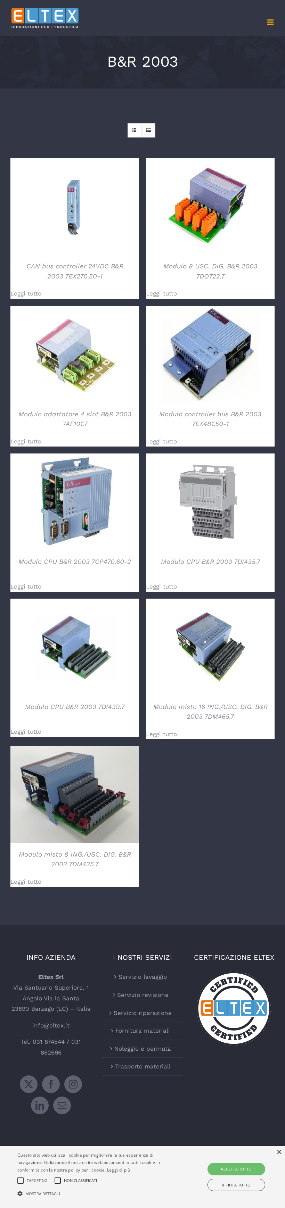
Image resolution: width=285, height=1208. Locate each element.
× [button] (279, 1152)
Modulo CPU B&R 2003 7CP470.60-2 (74, 562)
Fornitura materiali (142, 1030)
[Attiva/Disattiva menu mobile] (271, 22)
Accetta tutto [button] (236, 1169)
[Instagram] (73, 1084)
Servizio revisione (143, 994)
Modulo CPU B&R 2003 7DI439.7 (74, 707)
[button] (98, 1194)
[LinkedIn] (40, 1105)
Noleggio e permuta (142, 1048)
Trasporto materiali (143, 1066)
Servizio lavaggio (143, 976)
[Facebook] (51, 1084)
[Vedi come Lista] (148, 130)
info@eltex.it (51, 1025)
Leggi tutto (25, 293)
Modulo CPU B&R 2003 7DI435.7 (210, 562)
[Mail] (62, 1105)
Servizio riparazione (143, 1012)
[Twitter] (29, 1084)
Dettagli (75, 207)
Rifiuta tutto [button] (236, 1185)
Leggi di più (118, 1170)
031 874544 (49, 1041)
